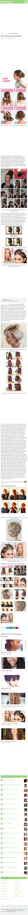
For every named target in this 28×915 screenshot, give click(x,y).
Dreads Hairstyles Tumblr (6, 670)
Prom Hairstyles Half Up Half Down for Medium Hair (12, 706)
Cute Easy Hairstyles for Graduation (11, 847)
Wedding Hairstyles (18, 896)
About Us (21, 906)
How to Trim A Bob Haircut (9, 779)
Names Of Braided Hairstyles (9, 842)
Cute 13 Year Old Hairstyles (9, 838)
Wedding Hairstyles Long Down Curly (11, 833)
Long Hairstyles (4, 891)
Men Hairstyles (17, 893)
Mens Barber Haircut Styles (9, 799)
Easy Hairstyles (17, 886)
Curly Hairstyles (17, 883)
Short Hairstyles (4, 896)
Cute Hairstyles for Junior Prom (10, 818)
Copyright (12, 906)
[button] (25, 1)
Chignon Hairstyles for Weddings (10, 789)
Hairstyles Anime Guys (6, 688)
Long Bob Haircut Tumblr (9, 804)
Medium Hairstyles (18, 891)
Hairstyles (3, 38)
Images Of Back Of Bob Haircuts (10, 808)
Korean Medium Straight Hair (10, 813)
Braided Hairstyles (5, 883)
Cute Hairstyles (4, 886)
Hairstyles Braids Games (6, 652)
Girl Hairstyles (4, 888)
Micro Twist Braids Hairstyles (9, 867)
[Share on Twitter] (7, 628)
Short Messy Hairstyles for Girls (10, 857)
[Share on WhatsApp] (13, 628)
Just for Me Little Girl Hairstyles (10, 794)
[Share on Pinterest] (16, 628)
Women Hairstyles (5, 898)
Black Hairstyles (4, 881)
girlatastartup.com (4, 304)
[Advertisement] (14, 19)
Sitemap (3, 906)
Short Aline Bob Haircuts (8, 872)
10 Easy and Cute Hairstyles (9, 828)
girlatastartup (7, 1)
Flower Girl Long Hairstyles (9, 862)
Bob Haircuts (17, 881)
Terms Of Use (16, 906)
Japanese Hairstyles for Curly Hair (8, 741)
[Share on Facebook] (10, 628)
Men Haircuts (4, 893)
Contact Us (7, 906)
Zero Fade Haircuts (7, 823)
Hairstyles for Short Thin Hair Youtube (9, 723)
